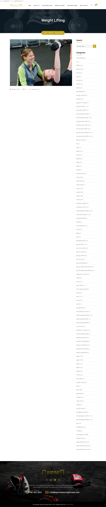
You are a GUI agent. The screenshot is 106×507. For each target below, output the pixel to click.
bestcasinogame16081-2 (83, 117)
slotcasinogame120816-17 (83, 416)
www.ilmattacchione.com (82, 449)
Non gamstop (80, 307)
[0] (95, 5)
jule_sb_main (79, 259)
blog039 (78, 158)
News (77, 293)
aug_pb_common (80, 95)
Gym (77, 237)
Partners (78, 375)
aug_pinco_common (81, 102)
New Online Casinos (81, 289)
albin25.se (79, 69)
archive (78, 73)
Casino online (79, 184)
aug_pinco (79, 99)
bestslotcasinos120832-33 (83, 136)
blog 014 (78, 151)
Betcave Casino (80, 140)
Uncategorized (80, 434)
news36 (78, 300)
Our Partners (79, 326)
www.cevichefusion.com (82, 445)
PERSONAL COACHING (60, 5)
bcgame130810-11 (81, 106)
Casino (78, 177)
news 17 (78, 296)
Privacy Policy (69, 504)
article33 (78, 84)
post (77, 386)
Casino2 (78, 192)
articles (78, 87)
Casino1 (78, 188)
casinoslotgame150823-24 (83, 211)
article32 (78, 80)
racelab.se (79, 397)
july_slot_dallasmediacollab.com (84, 270)
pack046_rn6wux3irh (81, 337)
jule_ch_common (80, 252)
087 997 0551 (36, 492)
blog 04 (78, 155)
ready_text (79, 401)
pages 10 (78, 356)
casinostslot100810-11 (82, 214)
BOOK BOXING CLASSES (47, 5)
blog (77, 147)
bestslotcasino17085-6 (82, 125)
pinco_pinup (79, 378)
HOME (29, 5)
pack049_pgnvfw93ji (81, 352)
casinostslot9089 (81, 218)
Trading (78, 430)
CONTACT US (36, 5)
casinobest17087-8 (81, 207)
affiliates (78, 65)
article (78, 76)
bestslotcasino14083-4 (82, 121)
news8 (78, 304)
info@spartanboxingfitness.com (65, 492)
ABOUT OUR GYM (84, 5)
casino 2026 (79, 181)
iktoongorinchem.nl (81, 240)
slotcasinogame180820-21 (83, 419)
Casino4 (78, 199)
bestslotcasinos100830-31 (83, 132)
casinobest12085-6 (81, 203)
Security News (80, 408)
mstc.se (78, 281)
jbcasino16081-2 (80, 244)
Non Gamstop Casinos (82, 311)
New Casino (79, 285)
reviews (78, 404)
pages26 (78, 371)
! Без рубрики (80, 58)
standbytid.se (80, 427)
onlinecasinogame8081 (82, 319)
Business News (80, 173)
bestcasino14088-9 (81, 110)
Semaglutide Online (81, 412)
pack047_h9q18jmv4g (82, 341)
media (78, 278)
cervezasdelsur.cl (81, 225)
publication (79, 393)
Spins (77, 423)
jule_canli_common (81, 248)
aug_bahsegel (80, 91)
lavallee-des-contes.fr (82, 274)
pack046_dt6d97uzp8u (82, 334)
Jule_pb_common (80, 255)
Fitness (78, 229)
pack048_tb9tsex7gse (82, 348)
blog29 (78, 162)
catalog (78, 222)
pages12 (78, 367)
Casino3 (78, 196)
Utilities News (80, 438)
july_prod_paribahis (81, 263)
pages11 (78, 363)
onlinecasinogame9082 (82, 322)
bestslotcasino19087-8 (82, 128)
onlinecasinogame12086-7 (83, 315)
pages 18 (78, 360)
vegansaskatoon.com (82, 442)
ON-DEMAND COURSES (72, 5)
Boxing (78, 170)
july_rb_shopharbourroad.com (84, 266)
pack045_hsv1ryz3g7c (82, 330)
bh (77, 143)
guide (77, 233)
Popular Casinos (80, 382)
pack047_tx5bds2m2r (82, 345)
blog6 (77, 166)
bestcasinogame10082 (82, 114)
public (77, 389)
